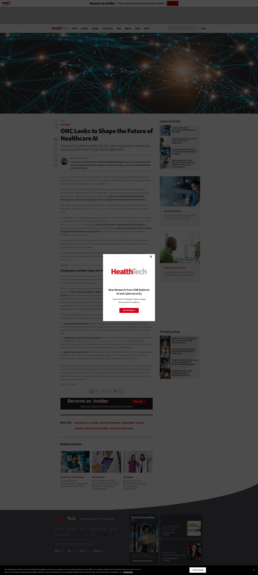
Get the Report (129, 310)
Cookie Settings (197, 570)
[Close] (254, 570)
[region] (129, 570)
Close (151, 257)
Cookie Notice (128, 572)
